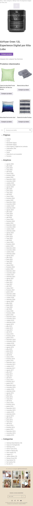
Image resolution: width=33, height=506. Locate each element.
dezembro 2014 (10, 431)
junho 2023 (9, 237)
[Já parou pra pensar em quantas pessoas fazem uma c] (26, 475)
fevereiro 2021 (10, 290)
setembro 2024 (10, 208)
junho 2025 (9, 191)
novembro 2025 (10, 181)
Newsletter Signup (11, 143)
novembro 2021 (10, 273)
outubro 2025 (10, 183)
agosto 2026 (10, 164)
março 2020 (9, 311)
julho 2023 (9, 235)
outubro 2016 (10, 389)
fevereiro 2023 (10, 244)
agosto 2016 (10, 393)
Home (8, 141)
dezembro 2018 (10, 340)
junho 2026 (9, 168)
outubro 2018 (10, 343)
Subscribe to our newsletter (14, 154)
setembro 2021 (10, 277)
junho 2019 (9, 328)
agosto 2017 (10, 370)
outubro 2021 (10, 275)
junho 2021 (9, 282)
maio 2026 (9, 170)
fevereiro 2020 (10, 313)
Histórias (8, 447)
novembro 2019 (10, 319)
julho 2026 (9, 166)
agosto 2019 (10, 324)
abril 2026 (9, 172)
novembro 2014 (10, 433)
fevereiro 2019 (10, 336)
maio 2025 (9, 193)
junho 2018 (9, 351)
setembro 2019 (10, 322)
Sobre (8, 152)
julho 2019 (9, 326)
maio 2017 (9, 376)
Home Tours (9, 449)
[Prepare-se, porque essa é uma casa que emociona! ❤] (7, 484)
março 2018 (9, 357)
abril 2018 (9, 355)
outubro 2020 (10, 298)
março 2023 (9, 242)
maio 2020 (9, 307)
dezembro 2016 (10, 385)
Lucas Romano (15, 503)
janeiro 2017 (9, 384)
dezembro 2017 (10, 363)
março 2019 (9, 334)
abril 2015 (9, 424)
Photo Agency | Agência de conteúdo (17, 147)
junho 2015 (9, 420)
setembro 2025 (10, 185)
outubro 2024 (10, 206)
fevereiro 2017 (10, 382)
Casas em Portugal (11, 445)
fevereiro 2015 (10, 427)
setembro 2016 (10, 391)
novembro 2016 (10, 387)
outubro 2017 (10, 366)
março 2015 (9, 426)
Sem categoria (10, 59)
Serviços (8, 150)
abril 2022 (9, 263)
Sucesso (8, 156)
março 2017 (9, 380)
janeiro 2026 (9, 177)
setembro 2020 (10, 300)
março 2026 (9, 174)
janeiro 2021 (9, 292)
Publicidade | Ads (11, 148)
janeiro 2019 (9, 338)
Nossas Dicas (10, 458)
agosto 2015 (10, 416)
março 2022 (9, 265)
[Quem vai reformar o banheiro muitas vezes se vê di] (16, 475)
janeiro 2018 (9, 361)
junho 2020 (9, 305)
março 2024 (9, 219)
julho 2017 (9, 372)
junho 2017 (9, 374)
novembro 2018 (10, 342)
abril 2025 (9, 195)
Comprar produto (6, 54)
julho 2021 (9, 280)
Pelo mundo (9, 452)
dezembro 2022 (10, 248)
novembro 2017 (10, 364)
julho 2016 (9, 395)
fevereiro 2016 (10, 405)
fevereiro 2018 (10, 359)
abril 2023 (9, 240)
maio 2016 (9, 399)
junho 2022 (9, 259)
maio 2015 (9, 422)
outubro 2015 (10, 412)
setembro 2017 (10, 368)
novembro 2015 (10, 410)
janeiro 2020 (9, 315)
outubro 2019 (10, 321)
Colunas (8, 139)
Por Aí (8, 464)
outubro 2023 (10, 229)
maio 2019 (9, 330)
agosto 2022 (10, 256)
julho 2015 (9, 418)
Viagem (8, 454)
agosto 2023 (10, 233)
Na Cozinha (9, 462)
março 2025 (9, 196)
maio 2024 (9, 216)
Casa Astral (9, 460)
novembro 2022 (10, 250)
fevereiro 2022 (10, 267)
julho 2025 (9, 189)
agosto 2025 (10, 187)
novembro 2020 (10, 296)
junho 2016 (9, 397)
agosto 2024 (10, 210)
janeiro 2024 (9, 223)
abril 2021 (9, 286)
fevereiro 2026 (10, 175)
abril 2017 (9, 378)
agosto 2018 (10, 347)
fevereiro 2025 (10, 198)
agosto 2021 (10, 279)
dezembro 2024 (10, 202)
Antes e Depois (10, 451)
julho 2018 (9, 349)
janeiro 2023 (9, 246)
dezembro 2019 (10, 317)
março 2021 (9, 288)
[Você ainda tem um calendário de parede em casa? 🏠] (16, 484)
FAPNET (24, 503)
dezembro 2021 (10, 271)
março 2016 (9, 403)
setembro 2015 (10, 414)
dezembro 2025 (10, 179)
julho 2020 (9, 303)
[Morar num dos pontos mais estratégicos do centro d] (7, 475)
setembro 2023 (10, 231)
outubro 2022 (10, 252)
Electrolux (20, 59)
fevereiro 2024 (10, 221)
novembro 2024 (10, 204)
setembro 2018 (10, 345)
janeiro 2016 (9, 406)
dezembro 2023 (10, 225)
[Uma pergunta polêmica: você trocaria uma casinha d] (26, 484)
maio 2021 (9, 284)
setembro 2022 (10, 254)
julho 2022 (9, 258)
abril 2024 (9, 217)
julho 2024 (9, 212)
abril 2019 (9, 332)
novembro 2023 (10, 227)
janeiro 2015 (9, 429)
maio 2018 (9, 353)
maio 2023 (9, 238)
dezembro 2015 (10, 408)
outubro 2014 (10, 435)
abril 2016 (9, 401)
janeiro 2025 (9, 200)
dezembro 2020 (10, 294)
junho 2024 (9, 214)
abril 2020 (9, 309)
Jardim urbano (10, 456)
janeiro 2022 (9, 269)
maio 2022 (9, 261)
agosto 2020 (10, 301)
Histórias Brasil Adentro (12, 443)
